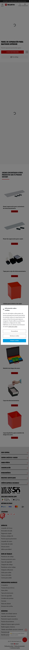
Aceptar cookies (14, 340)
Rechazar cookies (14, 335)
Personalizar (14, 331)
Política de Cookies (12, 326)
